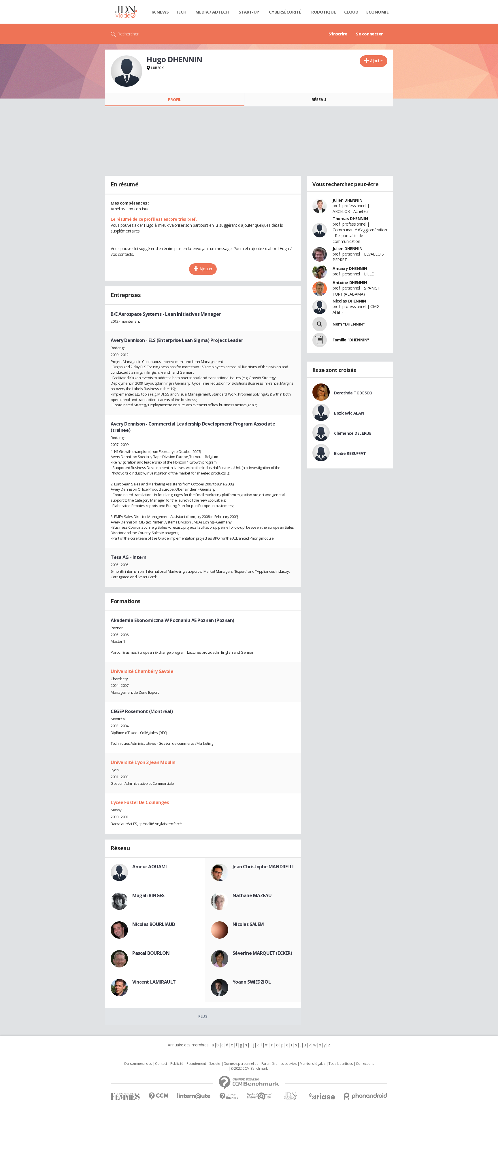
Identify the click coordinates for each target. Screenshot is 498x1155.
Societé (214, 1064)
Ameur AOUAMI (149, 866)
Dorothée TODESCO (353, 393)
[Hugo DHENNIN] (126, 71)
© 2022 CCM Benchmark (249, 1069)
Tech (181, 12)
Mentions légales (312, 1064)
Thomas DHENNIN (350, 218)
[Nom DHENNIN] (319, 324)
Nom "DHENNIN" (349, 324)
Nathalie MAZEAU (252, 895)
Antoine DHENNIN (350, 282)
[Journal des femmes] (125, 1096)
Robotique (323, 12)
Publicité (176, 1064)
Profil (174, 99)
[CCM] (158, 1096)
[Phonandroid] (365, 1096)
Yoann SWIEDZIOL (252, 982)
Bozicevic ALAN (349, 413)
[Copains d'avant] (259, 1096)
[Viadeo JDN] (290, 1096)
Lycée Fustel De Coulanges (140, 802)
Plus (202, 1016)
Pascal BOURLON (150, 953)
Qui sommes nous (138, 1064)
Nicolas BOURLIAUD (153, 924)
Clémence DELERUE (352, 433)
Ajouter (376, 60)
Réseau (319, 99)
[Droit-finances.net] (228, 1096)
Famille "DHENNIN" (351, 340)
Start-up (249, 12)
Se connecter (369, 34)
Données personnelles (241, 1064)
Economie (377, 12)
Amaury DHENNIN (350, 268)
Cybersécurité (285, 12)
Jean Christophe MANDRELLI (263, 866)
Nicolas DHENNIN (349, 301)
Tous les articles (341, 1064)
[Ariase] (321, 1096)
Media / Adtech (212, 12)
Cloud (351, 12)
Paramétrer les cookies (279, 1064)
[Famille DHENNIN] (319, 340)
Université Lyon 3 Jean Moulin (143, 762)
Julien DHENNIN (347, 200)
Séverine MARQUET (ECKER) (262, 953)
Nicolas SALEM (248, 924)
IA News (160, 12)
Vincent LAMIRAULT (154, 982)
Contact (161, 1064)
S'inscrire (338, 34)
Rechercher (128, 34)
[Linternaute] (194, 1096)
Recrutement (196, 1064)
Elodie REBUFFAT (350, 453)
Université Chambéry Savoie (142, 671)
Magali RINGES (148, 895)
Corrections (365, 1064)
